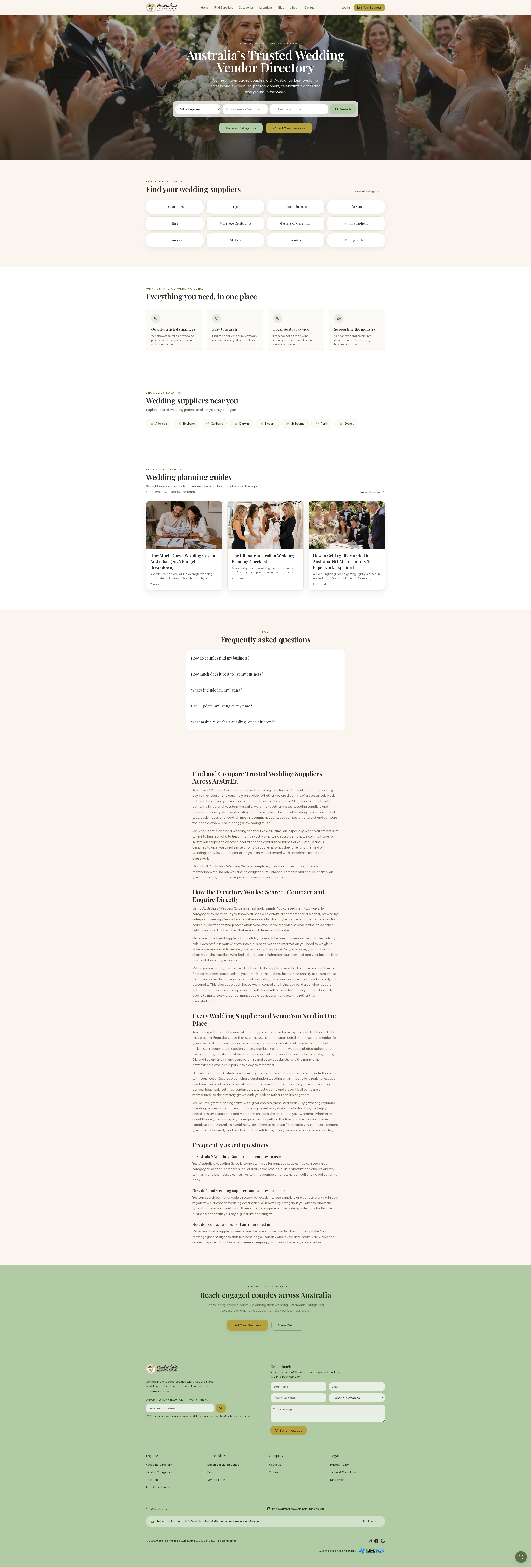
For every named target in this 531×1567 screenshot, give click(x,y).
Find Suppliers (223, 7)
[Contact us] (521, 1557)
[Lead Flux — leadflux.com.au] (371, 1551)
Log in (346, 7)
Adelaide (161, 423)
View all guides (370, 492)
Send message (291, 1430)
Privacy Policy (339, 1464)
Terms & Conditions (343, 1472)
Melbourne (297, 423)
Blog (281, 7)
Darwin (244, 423)
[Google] (383, 1541)
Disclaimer (337, 1480)
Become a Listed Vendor (224, 1464)
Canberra (217, 423)
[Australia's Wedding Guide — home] (162, 7)
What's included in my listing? (265, 690)
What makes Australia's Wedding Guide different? (265, 722)
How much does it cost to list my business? (265, 674)
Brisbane (189, 423)
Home (205, 7)
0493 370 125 (160, 1509)
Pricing (212, 1472)
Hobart (269, 423)
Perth (324, 423)
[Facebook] (376, 1541)
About (294, 7)
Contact (310, 7)
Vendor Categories (159, 1472)
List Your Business (369, 7)
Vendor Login (216, 1480)
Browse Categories (241, 128)
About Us (275, 1464)
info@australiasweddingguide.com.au (298, 1509)
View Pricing (287, 1325)
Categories (246, 7)
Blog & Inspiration (158, 1487)
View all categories (367, 191)
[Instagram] (370, 1541)
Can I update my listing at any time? (265, 706)
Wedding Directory (159, 1464)
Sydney (349, 423)
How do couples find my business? (265, 658)
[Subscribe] (221, 1408)
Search (345, 109)
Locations (266, 7)
